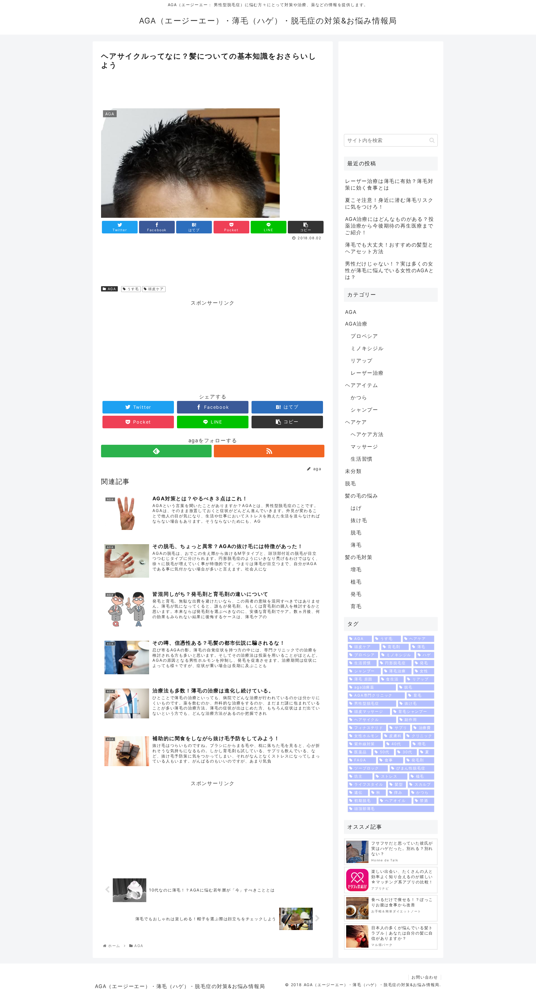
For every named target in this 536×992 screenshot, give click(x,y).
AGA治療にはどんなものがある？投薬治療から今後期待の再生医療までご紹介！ (389, 225)
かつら (359, 397)
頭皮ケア (155, 289)
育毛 (356, 606)
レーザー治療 (367, 373)
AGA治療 (356, 324)
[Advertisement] (212, 86)
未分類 (353, 471)
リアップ (362, 361)
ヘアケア (356, 422)
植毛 (356, 582)
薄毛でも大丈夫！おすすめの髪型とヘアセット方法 (389, 248)
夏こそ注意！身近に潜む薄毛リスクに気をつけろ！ (389, 203)
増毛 (356, 569)
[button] (432, 140)
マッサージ (364, 447)
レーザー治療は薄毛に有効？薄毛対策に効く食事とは (389, 184)
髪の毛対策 (359, 557)
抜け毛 (359, 520)
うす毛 (132, 289)
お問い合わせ (424, 977)
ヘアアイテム (361, 385)
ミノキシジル (367, 348)
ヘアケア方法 (367, 434)
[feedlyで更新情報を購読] (156, 451)
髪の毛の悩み (361, 496)
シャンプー (364, 410)
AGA (111, 289)
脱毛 (350, 483)
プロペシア (364, 336)
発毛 (356, 594)
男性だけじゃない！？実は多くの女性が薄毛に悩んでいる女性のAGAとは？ (389, 270)
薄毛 (356, 545)
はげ (356, 508)
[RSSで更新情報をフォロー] (269, 451)
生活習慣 (362, 459)
